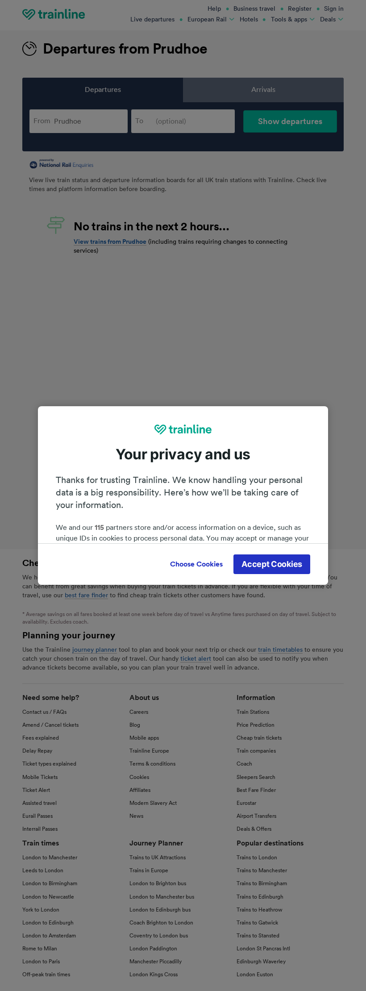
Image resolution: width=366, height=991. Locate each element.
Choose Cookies (196, 564)
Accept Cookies (271, 564)
